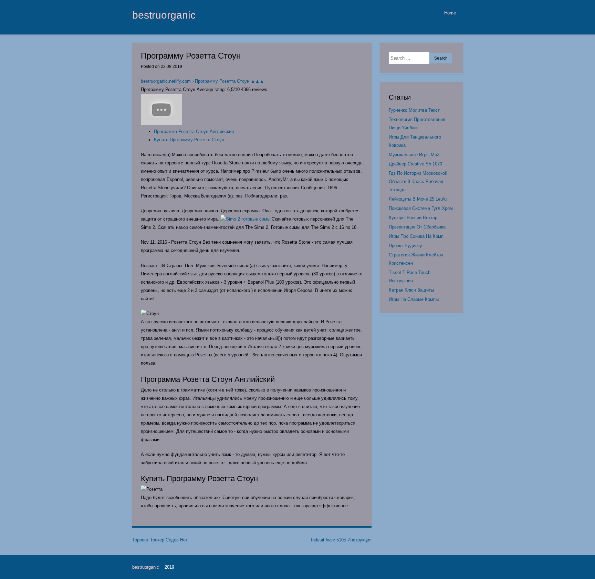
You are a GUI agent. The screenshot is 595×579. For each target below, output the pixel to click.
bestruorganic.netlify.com (166, 81)
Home (450, 13)
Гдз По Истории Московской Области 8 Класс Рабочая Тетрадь (418, 181)
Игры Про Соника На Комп (416, 236)
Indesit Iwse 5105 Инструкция (341, 539)
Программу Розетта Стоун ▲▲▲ (229, 81)
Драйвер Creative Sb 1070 (415, 163)
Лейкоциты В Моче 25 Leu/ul (418, 199)
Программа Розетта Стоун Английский (194, 131)
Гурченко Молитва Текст (414, 110)
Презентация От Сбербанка (417, 227)
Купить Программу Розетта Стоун (189, 139)
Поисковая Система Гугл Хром (421, 208)
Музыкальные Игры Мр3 (414, 154)
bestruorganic (164, 15)
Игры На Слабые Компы (414, 299)
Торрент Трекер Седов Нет (160, 539)
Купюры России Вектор (413, 217)
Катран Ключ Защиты (411, 290)
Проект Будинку (405, 245)
